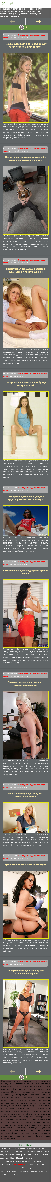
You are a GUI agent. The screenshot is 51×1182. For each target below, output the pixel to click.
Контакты (25, 1145)
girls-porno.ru (19, 1164)
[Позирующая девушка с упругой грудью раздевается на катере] (25, 520)
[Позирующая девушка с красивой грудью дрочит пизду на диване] (25, 313)
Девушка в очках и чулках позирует (25, 865)
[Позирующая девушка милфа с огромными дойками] (25, 725)
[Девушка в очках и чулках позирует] (25, 905)
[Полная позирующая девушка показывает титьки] (25, 817)
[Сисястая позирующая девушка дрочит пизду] (25, 613)
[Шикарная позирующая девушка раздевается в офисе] (25, 1013)
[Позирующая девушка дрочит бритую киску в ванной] (25, 425)
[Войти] (12, 4)
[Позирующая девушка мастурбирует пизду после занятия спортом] (25, 88)
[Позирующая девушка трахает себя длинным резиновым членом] (25, 200)
